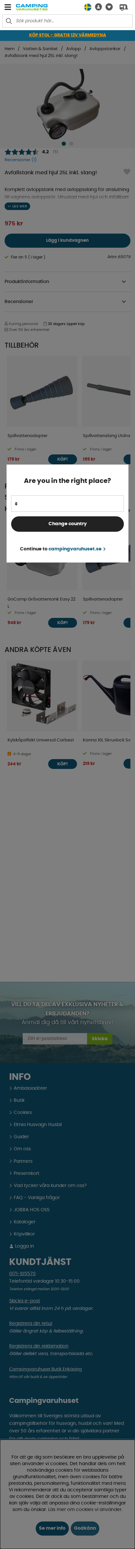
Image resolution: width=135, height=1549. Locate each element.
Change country (67, 524)
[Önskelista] (107, 7)
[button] (96, 7)
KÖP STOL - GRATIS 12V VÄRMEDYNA (67, 35)
